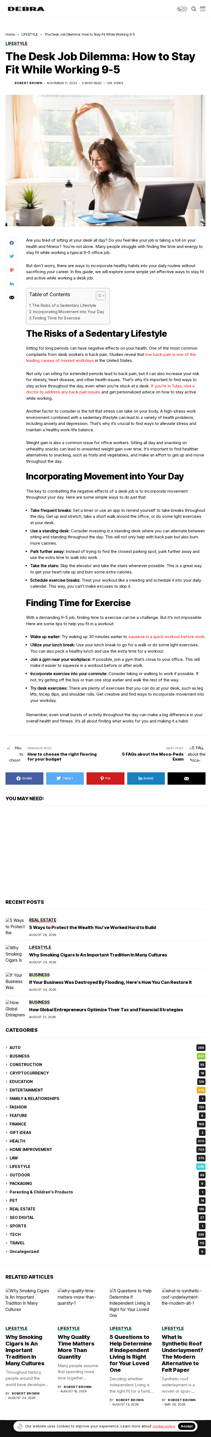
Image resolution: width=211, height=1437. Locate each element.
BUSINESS (107, 1056)
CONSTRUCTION (107, 1064)
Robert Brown (28, 83)
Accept (187, 1426)
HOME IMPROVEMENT (107, 1149)
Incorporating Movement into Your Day (68, 311)
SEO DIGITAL (107, 1217)
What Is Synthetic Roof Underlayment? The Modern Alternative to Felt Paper (182, 1353)
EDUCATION (107, 1081)
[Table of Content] (101, 295)
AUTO (107, 1047)
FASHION (107, 1107)
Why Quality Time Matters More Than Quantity (76, 1347)
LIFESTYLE (29, 34)
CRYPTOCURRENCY (107, 1073)
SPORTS (106, 1226)
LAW (107, 1158)
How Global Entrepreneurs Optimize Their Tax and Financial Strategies (106, 1009)
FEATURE (106, 1115)
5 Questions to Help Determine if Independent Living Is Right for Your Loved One (131, 1353)
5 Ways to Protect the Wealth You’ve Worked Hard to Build (92, 927)
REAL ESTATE (107, 1209)
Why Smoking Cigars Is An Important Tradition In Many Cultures (98, 955)
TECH (107, 1234)
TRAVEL (107, 1243)
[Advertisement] (105, 852)
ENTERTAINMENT (107, 1090)
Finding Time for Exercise (56, 318)
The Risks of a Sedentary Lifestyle (64, 305)
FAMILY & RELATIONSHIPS (106, 1098)
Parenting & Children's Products (106, 1192)
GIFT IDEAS (106, 1132)
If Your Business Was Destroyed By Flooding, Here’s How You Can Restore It (110, 982)
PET (107, 1200)
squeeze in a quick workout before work (166, 636)
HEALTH (107, 1141)
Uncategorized (106, 1251)
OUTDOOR (107, 1175)
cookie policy (163, 1426)
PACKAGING (106, 1183)
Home (10, 34)
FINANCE (107, 1124)
